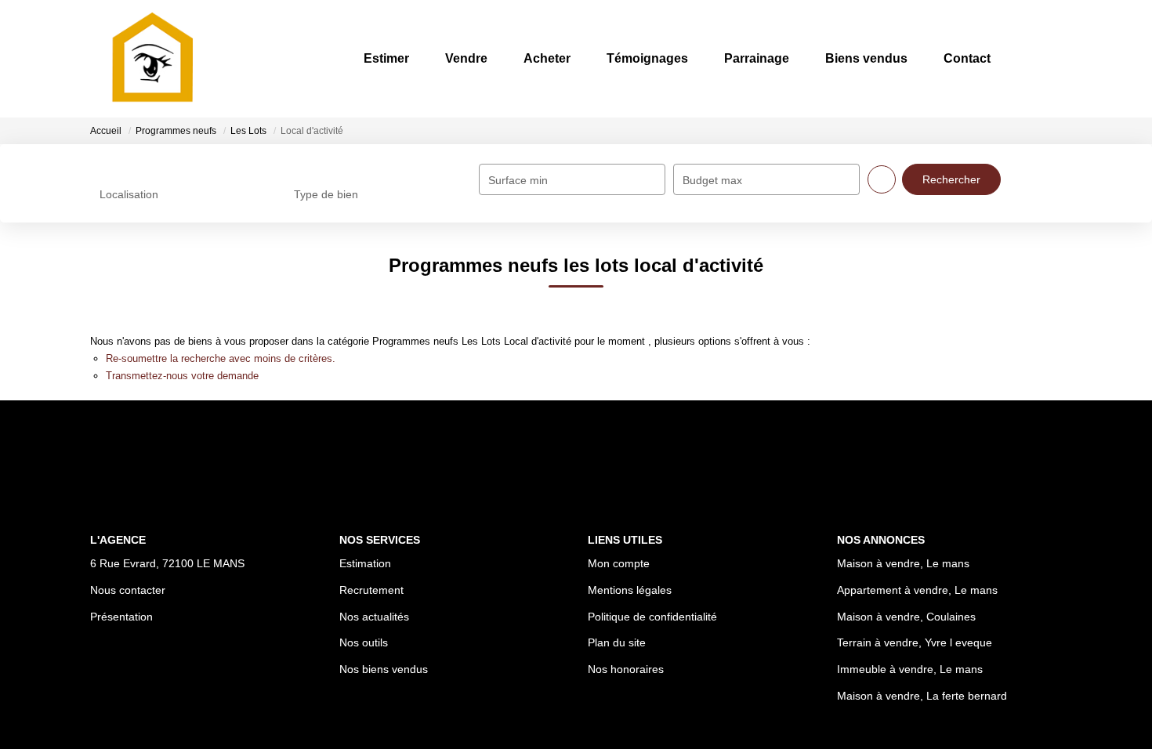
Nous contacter (127, 590)
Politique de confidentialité (652, 616)
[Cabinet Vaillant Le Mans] (151, 59)
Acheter (547, 58)
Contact (967, 58)
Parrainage (756, 58)
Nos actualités (374, 616)
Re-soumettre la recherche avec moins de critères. (220, 358)
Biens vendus (866, 58)
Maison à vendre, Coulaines (906, 616)
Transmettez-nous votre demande (182, 376)
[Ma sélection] (1029, 58)
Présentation (121, 616)
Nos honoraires (626, 669)
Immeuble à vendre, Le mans (910, 669)
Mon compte (619, 563)
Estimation (365, 563)
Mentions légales (630, 590)
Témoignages (647, 58)
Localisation (129, 194)
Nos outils (363, 642)
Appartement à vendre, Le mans (917, 590)
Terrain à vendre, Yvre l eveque (914, 642)
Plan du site (617, 642)
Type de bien (326, 194)
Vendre (466, 58)
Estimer (386, 58)
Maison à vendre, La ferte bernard (922, 695)
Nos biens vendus (383, 669)
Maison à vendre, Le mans (903, 563)
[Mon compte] (1049, 58)
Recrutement (371, 590)
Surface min (518, 180)
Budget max (712, 180)
